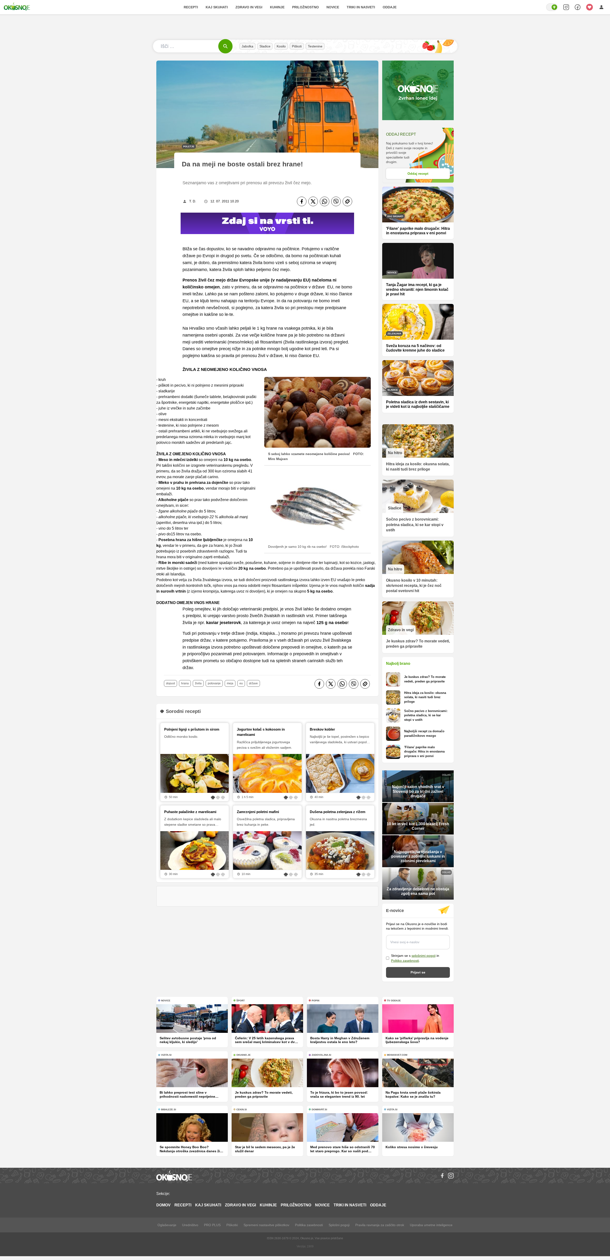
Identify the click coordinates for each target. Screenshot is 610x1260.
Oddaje (389, 7)
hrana (185, 683)
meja (230, 683)
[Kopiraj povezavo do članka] (347, 201)
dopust (170, 683)
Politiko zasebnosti (405, 961)
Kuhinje (277, 7)
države (253, 683)
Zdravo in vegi (248, 7)
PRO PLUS (212, 1225)
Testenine (315, 46)
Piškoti (297, 46)
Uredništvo (190, 1225)
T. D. (192, 201)
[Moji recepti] (589, 7)
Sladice (264, 46)
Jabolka (247, 46)
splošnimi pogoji (424, 956)
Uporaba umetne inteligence (431, 1225)
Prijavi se (418, 972)
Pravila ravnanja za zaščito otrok (379, 1225)
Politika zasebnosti (309, 1225)
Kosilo (281, 46)
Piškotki (232, 1225)
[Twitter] (313, 201)
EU (241, 683)
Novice (332, 7)
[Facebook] (301, 201)
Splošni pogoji (339, 1225)
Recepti (191, 7)
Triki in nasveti (361, 7)
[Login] (601, 7)
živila (198, 683)
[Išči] (225, 46)
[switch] (552, 7)
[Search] (566, 7)
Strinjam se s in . (415, 958)
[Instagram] (451, 1175)
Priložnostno (305, 7)
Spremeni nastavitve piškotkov (266, 1225)
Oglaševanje (167, 1225)
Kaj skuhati (217, 7)
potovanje (214, 683)
